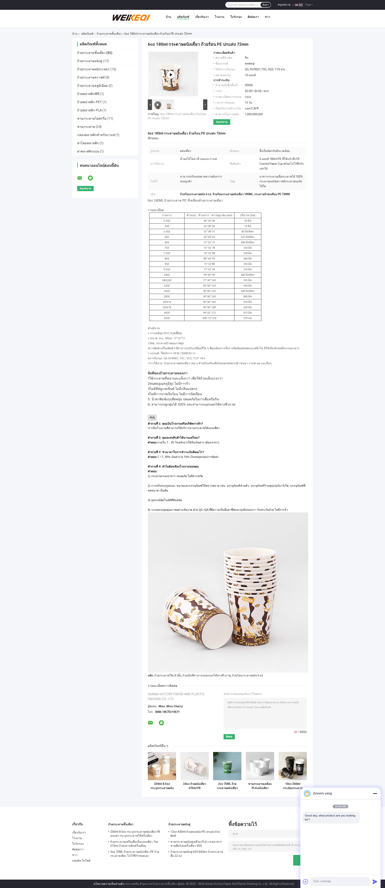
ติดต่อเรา (253, 16)
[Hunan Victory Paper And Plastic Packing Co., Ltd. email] (82, 178)
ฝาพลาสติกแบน (88, 151)
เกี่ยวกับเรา (202, 16)
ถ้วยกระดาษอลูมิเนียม (92, 86)
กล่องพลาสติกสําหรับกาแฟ (96, 135)
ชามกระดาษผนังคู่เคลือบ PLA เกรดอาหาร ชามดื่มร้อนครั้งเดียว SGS (196, 843)
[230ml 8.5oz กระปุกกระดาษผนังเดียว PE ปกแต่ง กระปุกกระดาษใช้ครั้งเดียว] (162, 766)
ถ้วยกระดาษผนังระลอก (93, 69)
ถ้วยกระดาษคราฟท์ (91, 77)
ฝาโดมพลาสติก (88, 143)
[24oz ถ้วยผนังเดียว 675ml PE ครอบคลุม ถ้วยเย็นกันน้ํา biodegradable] (194, 766)
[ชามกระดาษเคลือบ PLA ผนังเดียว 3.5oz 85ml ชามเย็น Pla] (260, 766)
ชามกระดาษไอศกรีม (92, 118)
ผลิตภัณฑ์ (183, 16)
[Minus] (375, 793)
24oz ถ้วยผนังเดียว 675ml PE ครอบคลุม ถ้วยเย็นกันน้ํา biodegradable (194, 786)
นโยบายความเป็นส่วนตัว (108, 883)
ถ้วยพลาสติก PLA (89, 110)
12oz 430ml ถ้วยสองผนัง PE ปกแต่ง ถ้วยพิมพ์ (195, 833)
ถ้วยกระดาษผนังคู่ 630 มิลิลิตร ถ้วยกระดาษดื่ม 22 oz (196, 853)
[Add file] (305, 881)
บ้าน (168, 16)
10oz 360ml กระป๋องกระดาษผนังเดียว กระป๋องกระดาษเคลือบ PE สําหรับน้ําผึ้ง (293, 786)
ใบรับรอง (236, 16)
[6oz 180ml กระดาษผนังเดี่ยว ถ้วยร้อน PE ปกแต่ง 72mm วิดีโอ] (171, 75)
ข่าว (267, 16)
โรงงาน (219, 16)
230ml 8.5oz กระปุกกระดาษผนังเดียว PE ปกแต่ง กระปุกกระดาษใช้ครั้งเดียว (162, 786)
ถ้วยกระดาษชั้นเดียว (109, 33)
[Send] (375, 881)
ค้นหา (265, 4)
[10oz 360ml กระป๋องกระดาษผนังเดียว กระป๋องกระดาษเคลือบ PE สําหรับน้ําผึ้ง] (293, 766)
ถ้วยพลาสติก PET (89, 102)
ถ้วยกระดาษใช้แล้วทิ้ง (167, 675)
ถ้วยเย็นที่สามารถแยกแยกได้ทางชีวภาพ (206, 675)
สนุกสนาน (284, 4)
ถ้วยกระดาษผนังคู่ (89, 61)
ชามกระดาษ (86, 127)
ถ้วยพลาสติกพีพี (88, 94)
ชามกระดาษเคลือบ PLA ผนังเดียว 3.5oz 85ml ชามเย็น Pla (260, 786)
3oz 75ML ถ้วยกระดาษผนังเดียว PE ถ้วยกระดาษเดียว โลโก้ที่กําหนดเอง (227, 786)
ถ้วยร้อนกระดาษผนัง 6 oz (247, 675)
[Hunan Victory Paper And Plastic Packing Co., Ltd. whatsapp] (93, 178)
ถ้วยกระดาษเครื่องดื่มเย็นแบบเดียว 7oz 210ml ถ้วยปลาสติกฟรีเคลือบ (134, 843)
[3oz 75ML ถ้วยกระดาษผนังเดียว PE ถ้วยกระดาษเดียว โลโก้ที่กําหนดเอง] (227, 766)
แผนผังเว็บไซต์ (81, 860)
